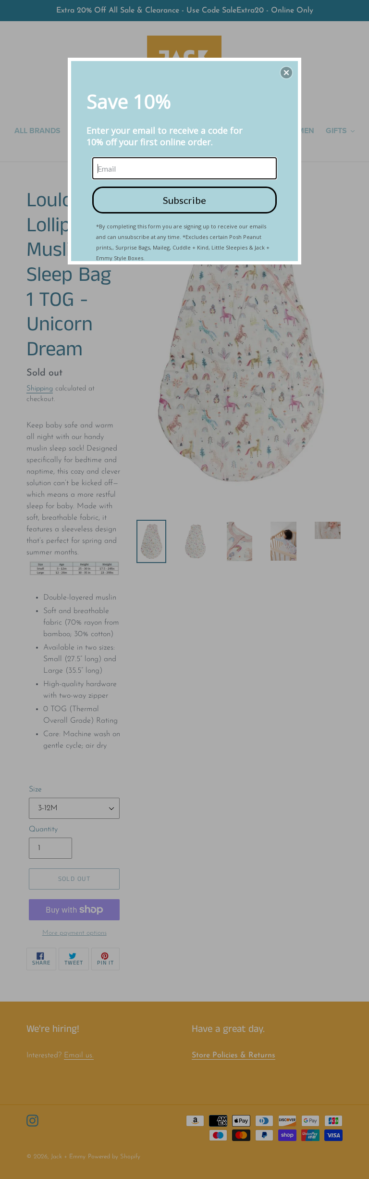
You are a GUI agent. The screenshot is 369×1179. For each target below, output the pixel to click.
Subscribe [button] (184, 200)
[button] (286, 72)
